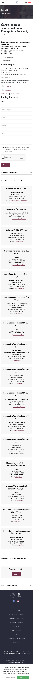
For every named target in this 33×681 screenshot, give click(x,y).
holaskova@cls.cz (18, 430)
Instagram (8, 90)
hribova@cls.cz (18, 500)
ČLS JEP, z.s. (16, 610)
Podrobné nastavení (10, 677)
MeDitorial (11, 653)
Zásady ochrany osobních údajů (16, 638)
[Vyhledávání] (26, 2)
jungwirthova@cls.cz (18, 265)
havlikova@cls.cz (19, 313)
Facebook (8, 86)
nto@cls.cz (18, 477)
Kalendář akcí (16, 626)
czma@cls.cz (7, 60)
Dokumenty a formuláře (16, 622)
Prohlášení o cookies (16, 642)
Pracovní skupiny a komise (16, 614)
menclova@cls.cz (18, 335)
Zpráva (3, 134)
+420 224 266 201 (8, 58)
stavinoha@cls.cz (18, 545)
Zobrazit (16, 574)
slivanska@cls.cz (18, 383)
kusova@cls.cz (18, 521)
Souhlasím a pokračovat (23, 678)
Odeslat (5, 164)
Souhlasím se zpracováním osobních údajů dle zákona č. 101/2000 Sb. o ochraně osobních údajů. (16, 149)
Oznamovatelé (14, 94)
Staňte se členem (16, 630)
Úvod (2, 13)
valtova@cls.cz (18, 360)
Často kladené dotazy (9, 585)
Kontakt (17, 634)
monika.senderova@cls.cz (19, 200)
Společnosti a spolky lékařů (16, 618)
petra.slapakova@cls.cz (19, 219)
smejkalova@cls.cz (19, 407)
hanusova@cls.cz (18, 288)
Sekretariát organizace (9, 172)
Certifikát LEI (5, 94)
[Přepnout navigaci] (2, 2)
